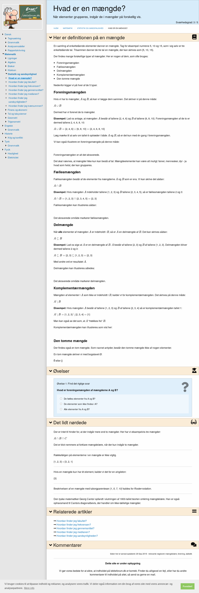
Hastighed (13, 153)
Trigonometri (14, 121)
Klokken (12, 70)
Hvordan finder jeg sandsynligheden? (77, 535)
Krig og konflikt (15, 137)
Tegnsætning (14, 38)
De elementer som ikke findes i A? (80, 403)
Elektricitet (13, 157)
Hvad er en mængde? (20, 78)
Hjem (56, 28)
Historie (8, 133)
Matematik (10, 54)
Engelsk (9, 125)
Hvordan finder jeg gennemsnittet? (26, 90)
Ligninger (12, 58)
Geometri (12, 117)
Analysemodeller (16, 46)
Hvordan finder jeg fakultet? (22, 81)
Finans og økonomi (17, 109)
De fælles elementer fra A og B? (79, 398)
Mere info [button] (29, 588)
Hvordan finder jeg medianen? (24, 93)
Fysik (7, 149)
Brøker (11, 66)
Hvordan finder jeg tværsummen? (26, 105)
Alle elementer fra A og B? (77, 409)
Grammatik (13, 42)
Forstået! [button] (187, 586)
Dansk (8, 34)
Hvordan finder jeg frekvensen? (24, 85)
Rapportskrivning (16, 50)
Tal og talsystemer (17, 113)
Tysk (7, 141)
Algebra (12, 62)
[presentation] (81, 99)
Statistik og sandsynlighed (22, 74)
